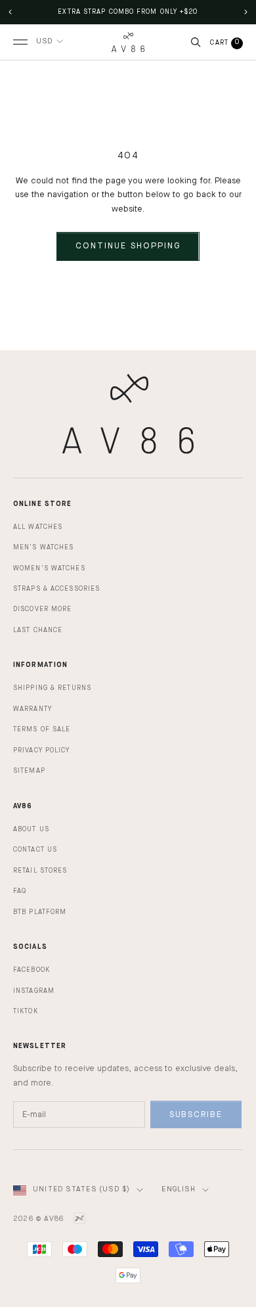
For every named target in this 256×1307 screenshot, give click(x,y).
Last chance (37, 630)
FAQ (19, 891)
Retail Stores (40, 870)
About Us (31, 829)
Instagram (33, 991)
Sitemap (29, 771)
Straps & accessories (56, 588)
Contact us (35, 849)
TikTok (25, 1011)
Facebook (31, 970)
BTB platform (39, 912)
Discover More (42, 609)
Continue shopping (127, 246)
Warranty (32, 709)
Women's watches (49, 568)
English (178, 1189)
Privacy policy (41, 750)
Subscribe (196, 1115)
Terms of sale (41, 729)
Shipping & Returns (52, 688)
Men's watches (43, 547)
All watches (37, 527)
